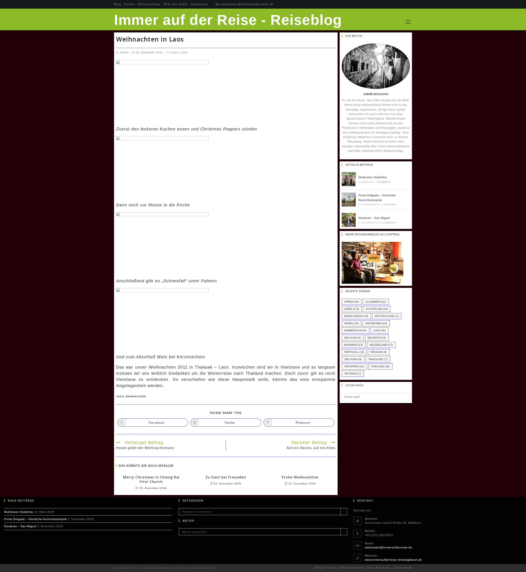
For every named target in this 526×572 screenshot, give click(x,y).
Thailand (380, 366)
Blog (117, 4)
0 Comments (383, 182)
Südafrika (354, 366)
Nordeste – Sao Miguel (374, 217)
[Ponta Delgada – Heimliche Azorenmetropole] (349, 200)
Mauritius (377, 337)
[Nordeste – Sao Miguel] (349, 220)
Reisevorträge (149, 4)
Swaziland (378, 359)
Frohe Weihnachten (300, 477)
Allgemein (376, 301)
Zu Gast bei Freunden (225, 477)
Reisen (129, 4)
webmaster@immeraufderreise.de (247, 4)
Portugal (354, 352)
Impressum (199, 4)
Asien (174, 52)
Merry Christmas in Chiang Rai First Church (151, 479)
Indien (351, 323)
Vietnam (352, 373)
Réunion (379, 352)
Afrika (351, 301)
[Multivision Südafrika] (349, 179)
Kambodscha (355, 330)
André (124, 52)
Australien (377, 309)
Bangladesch (356, 316)
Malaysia (352, 337)
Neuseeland (381, 344)
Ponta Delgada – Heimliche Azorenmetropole (35, 519)
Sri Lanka (353, 359)
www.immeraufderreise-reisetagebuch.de (393, 559)
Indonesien (376, 323)
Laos (184, 52)
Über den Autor (176, 4)
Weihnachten (136, 396)
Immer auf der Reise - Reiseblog (228, 20)
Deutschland (387, 316)
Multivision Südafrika (372, 177)
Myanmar (353, 344)
